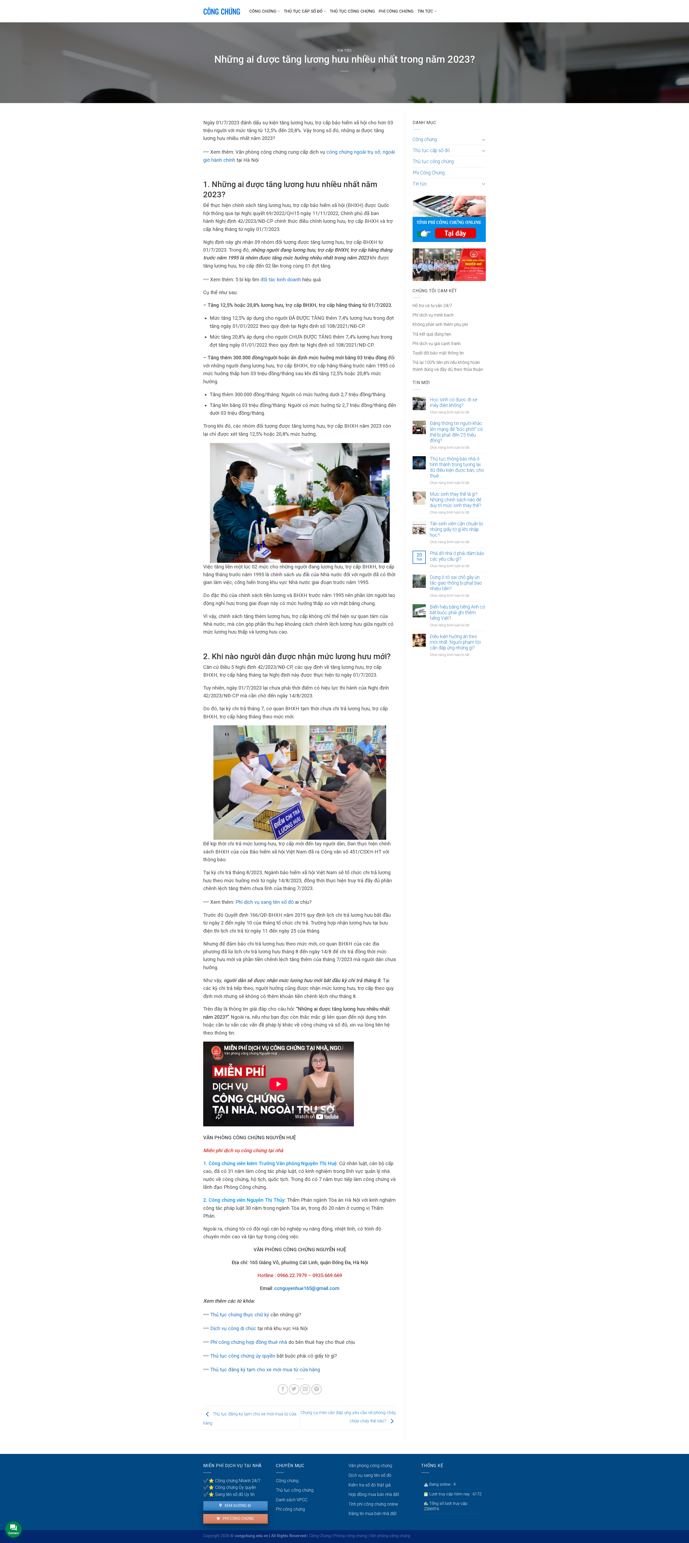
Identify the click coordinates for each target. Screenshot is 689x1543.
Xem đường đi (237, 1505)
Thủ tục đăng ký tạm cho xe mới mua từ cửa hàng (265, 1369)
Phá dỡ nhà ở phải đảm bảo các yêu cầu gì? (457, 556)
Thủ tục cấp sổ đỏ (303, 11)
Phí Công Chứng (396, 11)
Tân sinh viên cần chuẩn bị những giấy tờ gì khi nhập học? (456, 529)
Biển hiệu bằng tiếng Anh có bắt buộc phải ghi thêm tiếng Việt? (457, 612)
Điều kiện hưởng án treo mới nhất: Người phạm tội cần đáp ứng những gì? (455, 642)
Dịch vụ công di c (229, 1328)
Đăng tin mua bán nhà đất (372, 1513)
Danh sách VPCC (291, 1499)
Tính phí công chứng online (373, 1504)
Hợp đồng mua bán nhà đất (374, 1494)
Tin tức (425, 11)
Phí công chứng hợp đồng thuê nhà (248, 1342)
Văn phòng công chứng (370, 1465)
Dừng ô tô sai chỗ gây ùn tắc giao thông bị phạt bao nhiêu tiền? (456, 583)
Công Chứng (320, 1536)
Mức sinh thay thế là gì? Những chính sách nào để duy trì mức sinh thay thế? (455, 499)
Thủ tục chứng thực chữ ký (239, 1314)
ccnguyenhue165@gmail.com (306, 1288)
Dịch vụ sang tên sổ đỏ (370, 1475)
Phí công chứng (238, 1518)
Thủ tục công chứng (352, 11)
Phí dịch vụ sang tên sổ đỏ (264, 902)
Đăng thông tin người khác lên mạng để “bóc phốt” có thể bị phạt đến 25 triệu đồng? (456, 432)
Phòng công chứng (350, 1536)
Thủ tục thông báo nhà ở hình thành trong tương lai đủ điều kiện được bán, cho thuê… (457, 467)
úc (253, 1328)
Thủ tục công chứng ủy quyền (242, 1356)
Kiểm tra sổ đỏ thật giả (370, 1485)
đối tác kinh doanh (281, 279)
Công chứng (262, 11)
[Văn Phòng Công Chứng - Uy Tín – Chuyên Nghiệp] (222, 11)
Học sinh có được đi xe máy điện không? (453, 402)
